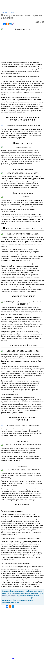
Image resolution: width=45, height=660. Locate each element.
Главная (4, 12)
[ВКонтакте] (4, 24)
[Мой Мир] (10, 24)
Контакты (16, 651)
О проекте (16, 654)
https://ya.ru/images (8, 595)
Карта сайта (17, 656)
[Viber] (13, 24)
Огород (11, 12)
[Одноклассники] (7, 24)
